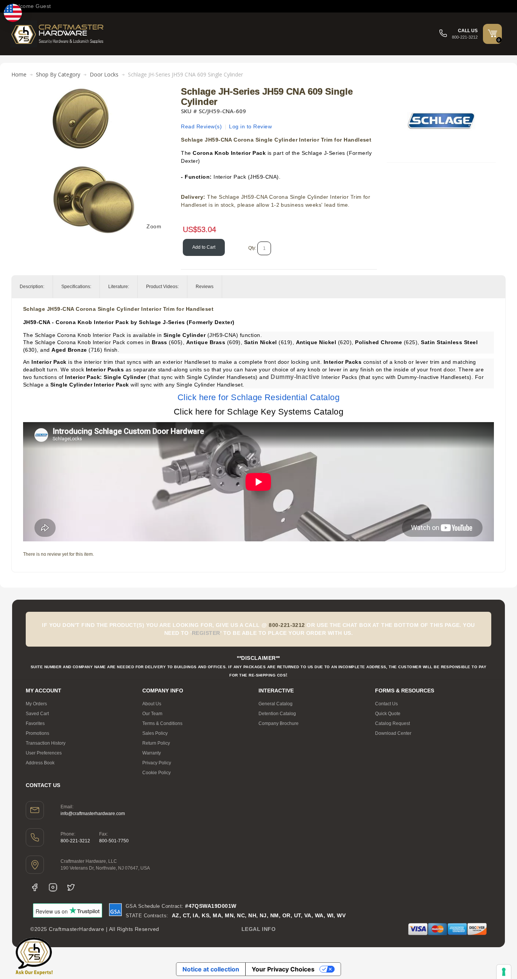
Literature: (118, 286)
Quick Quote (387, 713)
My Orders (36, 703)
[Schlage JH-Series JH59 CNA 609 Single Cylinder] (93, 90)
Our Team (152, 713)
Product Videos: (162, 286)
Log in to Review (250, 126)
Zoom (153, 226)
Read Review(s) (201, 126)
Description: (32, 286)
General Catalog (275, 703)
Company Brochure (278, 723)
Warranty (151, 753)
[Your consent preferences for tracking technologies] (504, 972)
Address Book (40, 762)
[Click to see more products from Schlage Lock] (441, 121)
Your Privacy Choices (283, 969)
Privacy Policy (156, 762)
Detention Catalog (277, 713)
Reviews (204, 286)
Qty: (252, 248)
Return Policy (156, 743)
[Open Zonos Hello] (13, 13)
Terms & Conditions (162, 723)
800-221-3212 (75, 840)
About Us (151, 703)
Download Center (393, 733)
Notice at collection (210, 969)
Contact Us (386, 703)
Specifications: (76, 286)
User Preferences (44, 753)
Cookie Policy (156, 772)
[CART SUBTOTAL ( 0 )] (492, 33)
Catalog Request (392, 723)
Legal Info (258, 929)
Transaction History (45, 743)
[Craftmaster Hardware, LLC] (57, 33)
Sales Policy (155, 733)
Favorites (35, 723)
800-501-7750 (114, 840)
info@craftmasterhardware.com (93, 813)
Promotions (37, 733)
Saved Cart (37, 713)
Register (206, 633)
